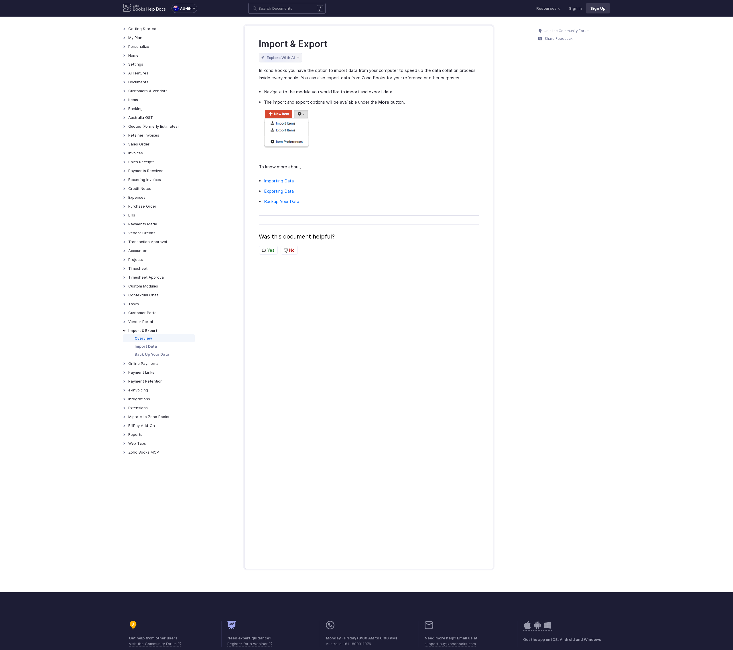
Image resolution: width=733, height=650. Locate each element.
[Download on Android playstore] (527, 628)
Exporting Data (279, 191)
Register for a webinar (248, 643)
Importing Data (279, 181)
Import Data (146, 346)
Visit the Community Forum (153, 643)
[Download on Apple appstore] (537, 628)
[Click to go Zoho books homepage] (134, 8)
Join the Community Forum (567, 31)
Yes (270, 250)
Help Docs (156, 9)
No (291, 250)
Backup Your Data (281, 201)
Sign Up (598, 8)
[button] (181, 8)
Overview (143, 338)
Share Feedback (558, 38)
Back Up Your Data (152, 354)
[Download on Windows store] (547, 628)
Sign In (575, 8)
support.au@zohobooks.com (450, 643)
